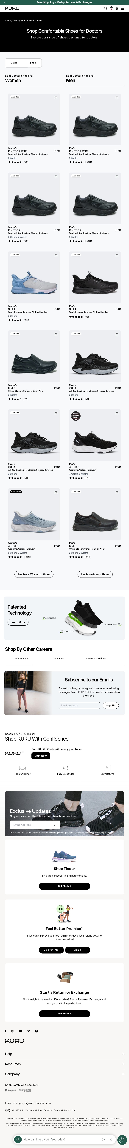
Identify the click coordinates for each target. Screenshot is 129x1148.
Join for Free (51, 949)
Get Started (64, 886)
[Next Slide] (5, 2)
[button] (105, 8)
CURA (11, 467)
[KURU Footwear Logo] (12, 8)
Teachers (58, 658)
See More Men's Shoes (95, 574)
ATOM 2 (13, 546)
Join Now (41, 755)
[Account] (117, 8)
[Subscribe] (55, 825)
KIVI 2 (11, 388)
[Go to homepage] (14, 1041)
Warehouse (21, 658)
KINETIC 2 (14, 230)
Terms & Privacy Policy (64, 1110)
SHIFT (11, 309)
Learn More (18, 622)
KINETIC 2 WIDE (18, 151)
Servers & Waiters (96, 658)
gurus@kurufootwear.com (35, 1103)
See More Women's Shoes (34, 574)
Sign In (77, 949)
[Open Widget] (122, 1140)
